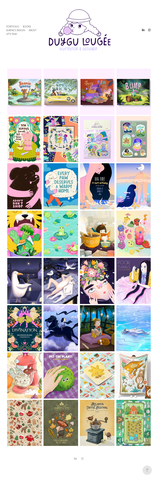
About (32, 30)
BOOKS (27, 26)
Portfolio (12, 26)
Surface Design (15, 30)
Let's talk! (11, 34)
